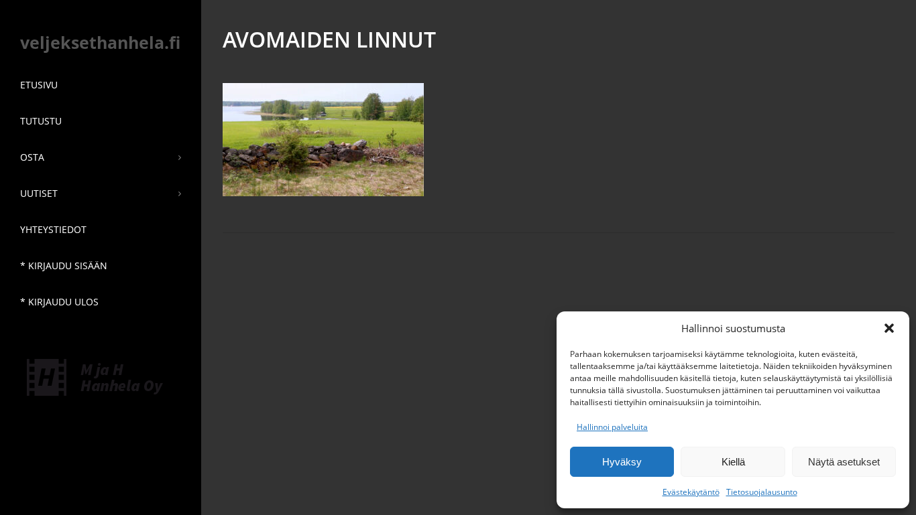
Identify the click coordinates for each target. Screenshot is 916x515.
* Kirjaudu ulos (59, 301)
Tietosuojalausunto (761, 492)
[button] (889, 328)
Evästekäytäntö (691, 492)
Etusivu (39, 84)
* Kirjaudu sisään (63, 265)
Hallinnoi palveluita (612, 427)
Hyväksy (622, 461)
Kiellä (733, 461)
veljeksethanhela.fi (100, 42)
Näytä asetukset (844, 461)
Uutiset (39, 193)
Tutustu (41, 121)
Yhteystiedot (53, 229)
